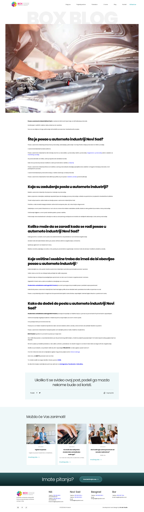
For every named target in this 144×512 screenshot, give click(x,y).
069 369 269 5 (78, 497)
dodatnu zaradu (72, 177)
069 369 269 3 (99, 495)
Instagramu (64, 364)
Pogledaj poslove (81, 4)
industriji (71, 163)
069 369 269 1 (56, 495)
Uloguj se (67, 4)
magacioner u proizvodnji (94, 153)
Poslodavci (95, 4)
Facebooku (72, 364)
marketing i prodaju (33, 155)
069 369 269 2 (57, 498)
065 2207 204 (120, 495)
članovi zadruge (75, 352)
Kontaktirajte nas (89, 479)
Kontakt (124, 4)
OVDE (59, 360)
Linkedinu (79, 364)
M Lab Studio (124, 507)
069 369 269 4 (78, 495)
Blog (115, 4)
